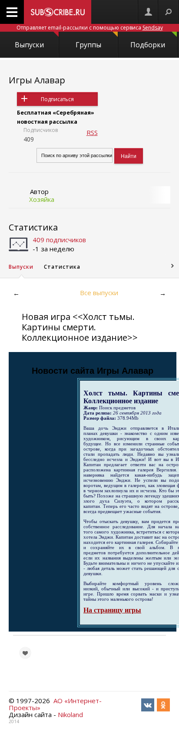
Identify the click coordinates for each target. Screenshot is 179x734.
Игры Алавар (37, 80)
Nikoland (70, 714)
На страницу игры (112, 610)
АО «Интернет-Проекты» (55, 704)
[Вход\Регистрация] (148, 12)
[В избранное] (25, 652)
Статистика (33, 227)
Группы (88, 44)
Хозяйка (41, 199)
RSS (92, 132)
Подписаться (57, 99)
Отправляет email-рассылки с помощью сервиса (90, 27)
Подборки (147, 44)
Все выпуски (99, 292)
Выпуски (29, 44)
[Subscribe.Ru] (57, 12)
